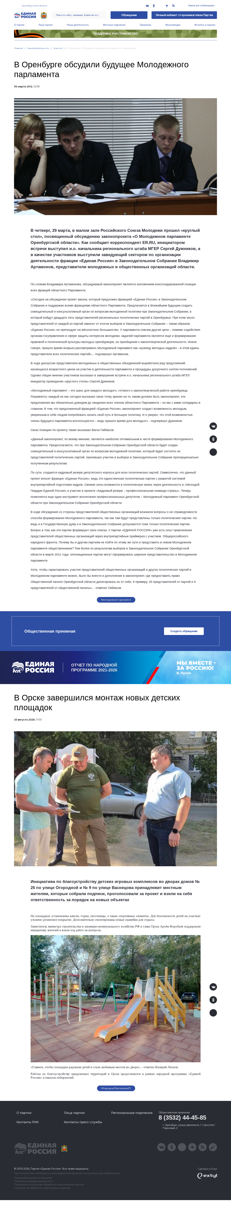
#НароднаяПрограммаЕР (116, 1088)
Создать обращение (184, 631)
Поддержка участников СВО (116, 33)
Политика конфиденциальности (33, 1181)
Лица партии (46, 24)
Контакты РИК (28, 1122)
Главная (18, 48)
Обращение (129, 15)
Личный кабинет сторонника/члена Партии (184, 15)
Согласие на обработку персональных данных (42, 1188)
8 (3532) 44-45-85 (182, 1117)
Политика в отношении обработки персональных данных (49, 1184)
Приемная (145, 24)
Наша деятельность (78, 24)
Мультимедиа (172, 24)
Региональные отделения (132, 1113)
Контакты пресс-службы (83, 1122)
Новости (58, 48)
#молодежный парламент (116, 599)
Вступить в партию (205, 24)
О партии (19, 24)
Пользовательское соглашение (33, 1177)
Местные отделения (114, 24)
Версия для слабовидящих (201, 5)
